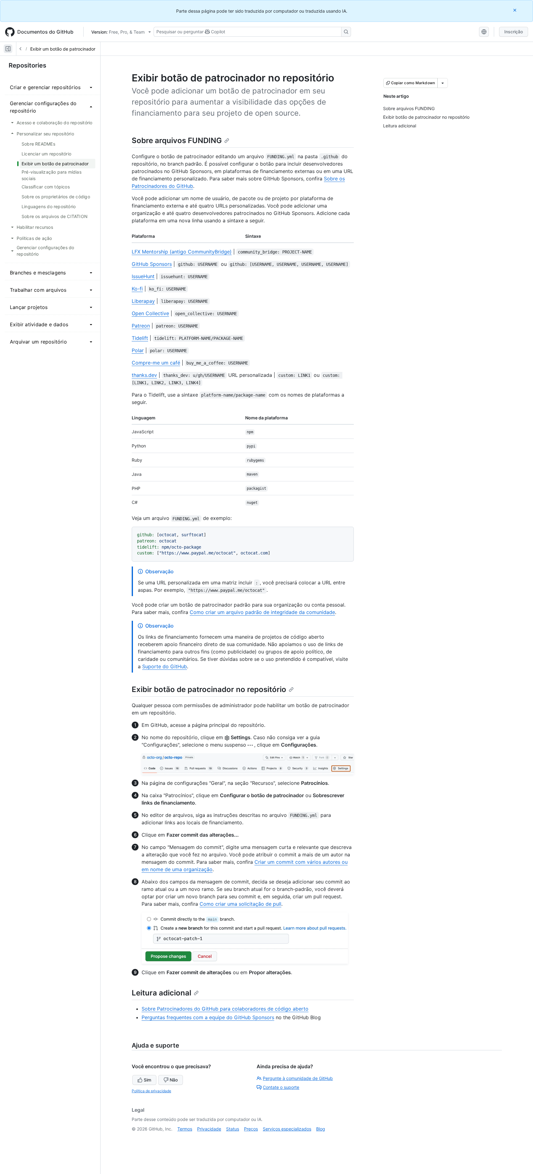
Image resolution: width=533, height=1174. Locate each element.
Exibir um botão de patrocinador (62, 48)
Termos (184, 1128)
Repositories (27, 65)
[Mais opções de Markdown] (442, 83)
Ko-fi (137, 289)
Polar (138, 350)
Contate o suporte (281, 1087)
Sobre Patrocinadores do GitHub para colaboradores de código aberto (225, 1009)
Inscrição (513, 31)
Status (232, 1128)
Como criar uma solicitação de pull (240, 904)
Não (174, 1079)
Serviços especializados (287, 1128)
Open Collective (150, 313)
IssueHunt (143, 276)
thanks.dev (144, 375)
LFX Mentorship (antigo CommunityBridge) (182, 252)
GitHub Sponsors (152, 264)
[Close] (515, 10)
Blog (320, 1128)
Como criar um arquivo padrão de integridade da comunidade (262, 612)
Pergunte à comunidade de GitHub (298, 1078)
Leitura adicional (161, 992)
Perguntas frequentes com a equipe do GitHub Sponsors (208, 1017)
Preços (251, 1128)
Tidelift (140, 338)
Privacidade (209, 1128)
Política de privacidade (151, 1091)
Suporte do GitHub (164, 666)
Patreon (141, 326)
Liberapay (143, 301)
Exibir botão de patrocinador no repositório (209, 689)
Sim (147, 1079)
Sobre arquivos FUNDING (177, 140)
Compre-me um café (156, 363)
